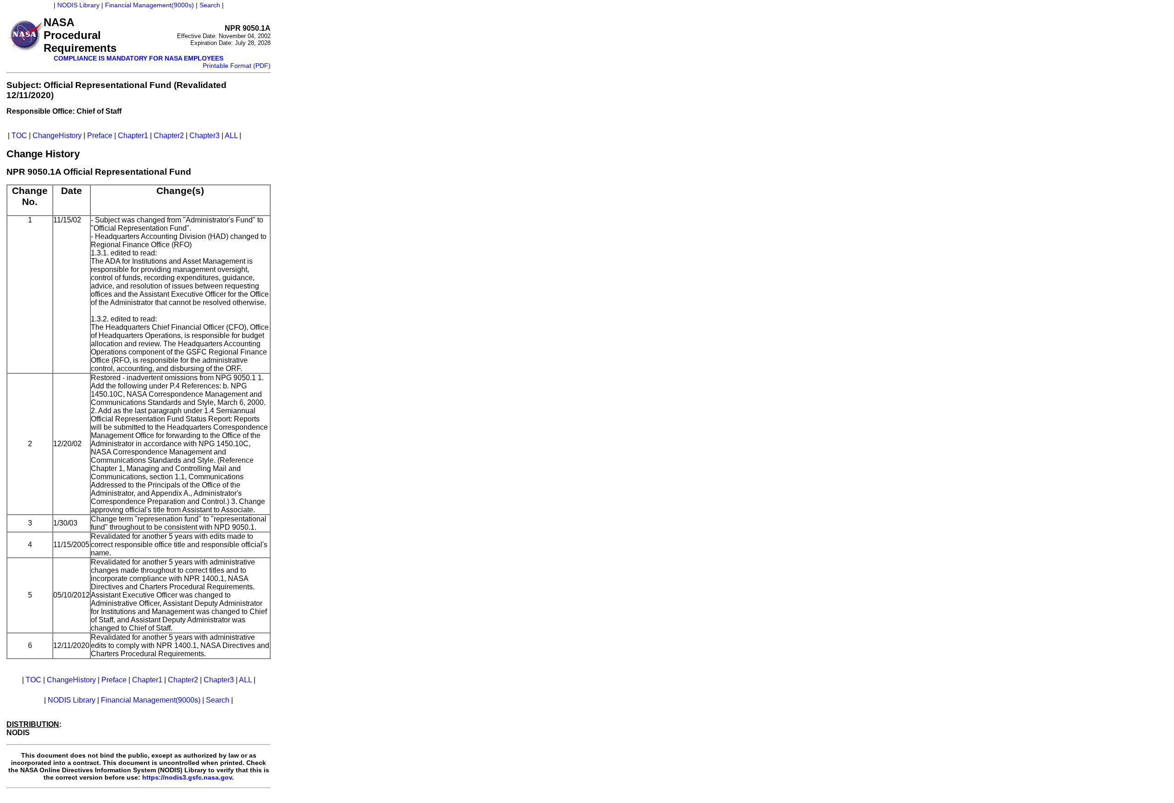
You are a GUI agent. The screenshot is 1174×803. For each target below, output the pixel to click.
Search (209, 5)
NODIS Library (78, 5)
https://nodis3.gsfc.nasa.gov (187, 777)
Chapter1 (133, 135)
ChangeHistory (57, 135)
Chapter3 (204, 135)
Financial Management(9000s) (149, 5)
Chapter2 (169, 135)
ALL (231, 135)
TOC (19, 135)
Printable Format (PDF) (237, 65)
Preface (99, 135)
